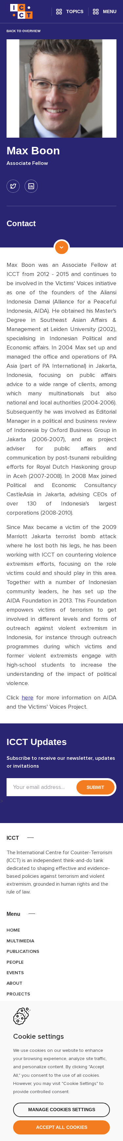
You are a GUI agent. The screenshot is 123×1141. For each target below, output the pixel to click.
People (15, 962)
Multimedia (20, 941)
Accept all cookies (61, 1127)
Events (15, 973)
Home (13, 930)
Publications (23, 951)
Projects (18, 994)
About (14, 983)
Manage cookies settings (61, 1109)
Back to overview (23, 31)
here (27, 698)
